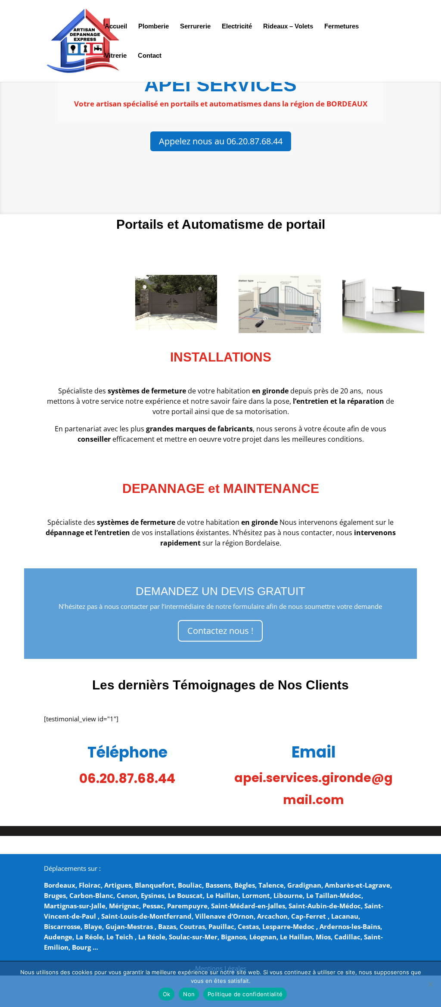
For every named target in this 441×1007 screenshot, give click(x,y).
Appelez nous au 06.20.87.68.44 (221, 141)
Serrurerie (195, 26)
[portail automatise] (383, 330)
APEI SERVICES (220, 84)
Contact (149, 56)
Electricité (237, 26)
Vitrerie (116, 56)
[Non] (430, 984)
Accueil (116, 26)
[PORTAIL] (176, 327)
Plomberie (153, 26)
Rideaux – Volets (288, 26)
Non (189, 994)
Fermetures (341, 26)
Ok (167, 994)
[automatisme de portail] (279, 330)
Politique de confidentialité (245, 994)
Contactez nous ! (220, 630)
